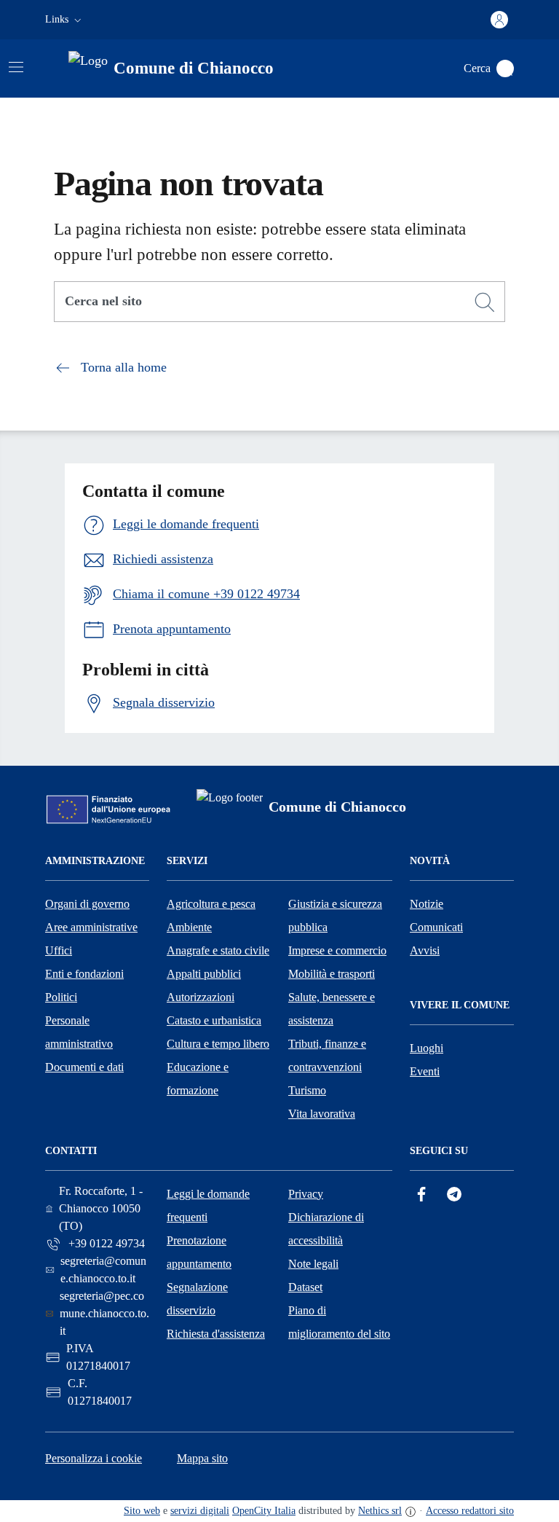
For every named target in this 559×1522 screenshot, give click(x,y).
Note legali (313, 1264)
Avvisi (425, 950)
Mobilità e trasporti (331, 974)
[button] (64, 19)
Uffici (58, 950)
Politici (61, 997)
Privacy (305, 1194)
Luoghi (426, 1048)
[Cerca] (484, 302)
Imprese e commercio (337, 950)
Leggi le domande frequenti (208, 1205)
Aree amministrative (91, 927)
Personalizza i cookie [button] (93, 1458)
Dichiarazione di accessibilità (326, 1229)
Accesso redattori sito (470, 1510)
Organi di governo (87, 904)
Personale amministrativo (79, 1032)
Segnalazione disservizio (197, 1299)
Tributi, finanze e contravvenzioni (327, 1055)
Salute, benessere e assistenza (331, 1009)
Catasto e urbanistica (214, 1020)
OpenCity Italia (264, 1510)
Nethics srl (380, 1510)
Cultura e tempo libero (218, 1043)
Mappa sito (202, 1458)
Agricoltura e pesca (211, 904)
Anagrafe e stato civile (218, 950)
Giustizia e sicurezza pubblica (335, 915)
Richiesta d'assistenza (216, 1333)
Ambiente (189, 927)
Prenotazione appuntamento (199, 1252)
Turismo (307, 1090)
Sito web (142, 1510)
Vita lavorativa (321, 1113)
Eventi (425, 1071)
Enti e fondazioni (84, 974)
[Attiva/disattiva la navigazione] (16, 67)
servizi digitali (199, 1510)
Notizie (426, 904)
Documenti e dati (84, 1067)
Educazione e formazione (198, 1079)
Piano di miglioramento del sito (339, 1322)
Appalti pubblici (204, 974)
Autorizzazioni (200, 997)
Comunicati (436, 927)
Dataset (305, 1287)
